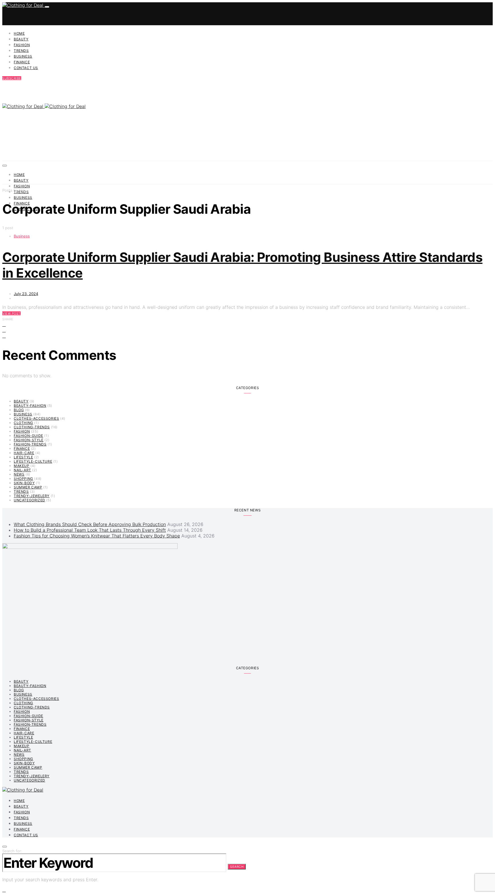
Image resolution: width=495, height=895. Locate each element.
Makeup (22, 466)
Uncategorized (29, 500)
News (19, 474)
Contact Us (26, 68)
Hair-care (24, 453)
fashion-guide (28, 435)
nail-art (22, 470)
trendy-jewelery (32, 496)
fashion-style (29, 440)
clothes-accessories (36, 418)
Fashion (22, 45)
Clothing (23, 423)
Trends (21, 50)
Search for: (12, 851)
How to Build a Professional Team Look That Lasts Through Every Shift (90, 530)
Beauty (21, 39)
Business (23, 56)
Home (19, 33)
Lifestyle (23, 457)
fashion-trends (30, 444)
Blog (19, 410)
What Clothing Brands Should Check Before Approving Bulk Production (90, 524)
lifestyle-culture (33, 461)
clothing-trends (32, 427)
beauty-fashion (30, 405)
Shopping (23, 478)
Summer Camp (28, 487)
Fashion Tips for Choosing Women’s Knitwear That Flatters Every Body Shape (97, 536)
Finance (22, 62)
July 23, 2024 (26, 293)
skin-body (24, 483)
